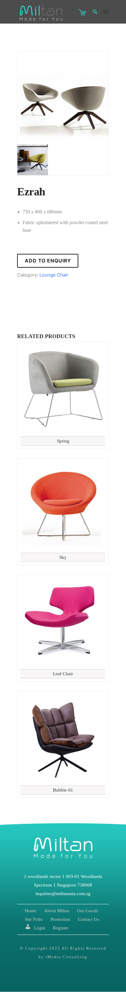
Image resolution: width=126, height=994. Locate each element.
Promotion (60, 919)
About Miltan (56, 910)
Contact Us (88, 919)
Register (61, 927)
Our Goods (87, 910)
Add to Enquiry (48, 261)
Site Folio (34, 919)
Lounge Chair (54, 275)
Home (30, 910)
